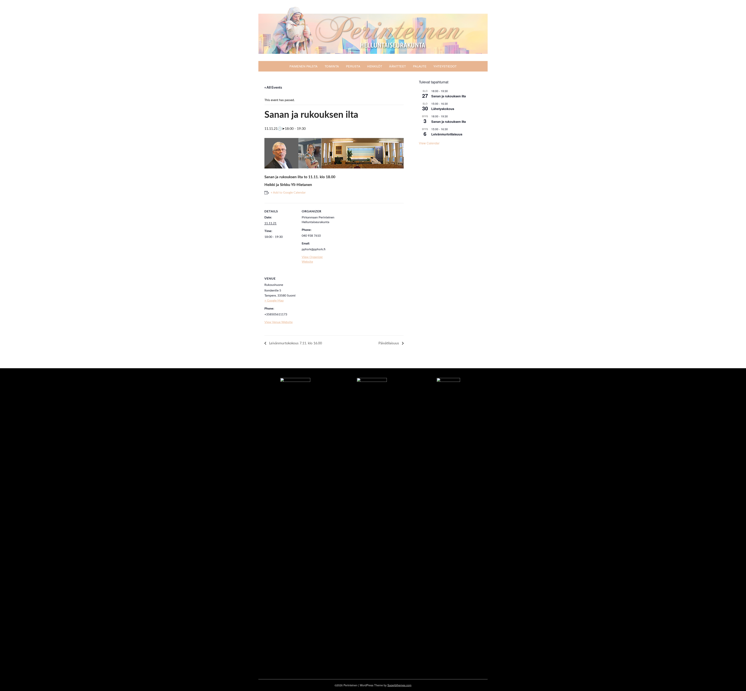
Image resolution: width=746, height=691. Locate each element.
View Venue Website (278, 322)
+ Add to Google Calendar (288, 192)
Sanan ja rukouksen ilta (448, 96)
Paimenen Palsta (303, 66)
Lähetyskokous (442, 108)
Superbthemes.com (399, 685)
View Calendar (429, 143)
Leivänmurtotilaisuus (446, 134)
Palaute (420, 66)
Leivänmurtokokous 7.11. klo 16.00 (295, 343)
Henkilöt (374, 66)
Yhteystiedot (445, 66)
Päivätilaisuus (389, 343)
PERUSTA (353, 66)
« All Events (273, 87)
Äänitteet (397, 66)
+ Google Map (274, 300)
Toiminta (332, 66)
